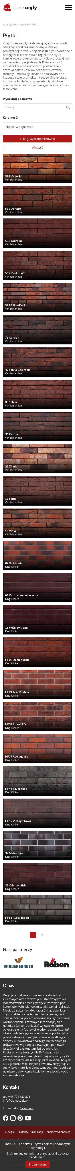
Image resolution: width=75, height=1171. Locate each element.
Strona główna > (11, 24)
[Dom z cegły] (20, 7)
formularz (26, 1108)
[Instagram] (13, 1118)
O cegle (10, 1131)
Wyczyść (37, 147)
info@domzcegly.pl (15, 1100)
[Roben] (18, 963)
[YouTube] (28, 1118)
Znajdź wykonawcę (58, 1131)
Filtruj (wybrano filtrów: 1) (37, 139)
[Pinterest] (20, 1118)
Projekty (22, 1131)
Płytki (34, 24)
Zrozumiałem (38, 1164)
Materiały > (26, 24)
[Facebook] (5, 1118)
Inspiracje (37, 1131)
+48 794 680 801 (19, 1097)
